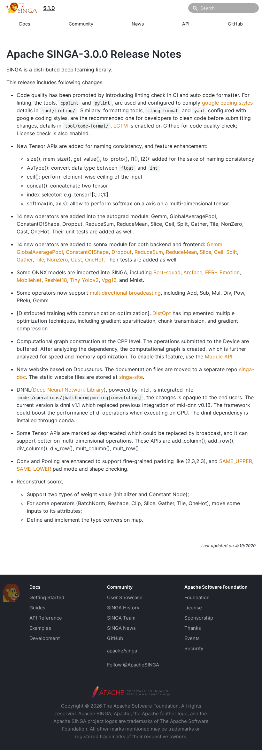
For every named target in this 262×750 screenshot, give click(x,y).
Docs (24, 23)
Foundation (197, 597)
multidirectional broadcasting (125, 293)
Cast (76, 259)
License (193, 608)
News (138, 23)
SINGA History (123, 608)
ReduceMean (181, 252)
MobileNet (29, 280)
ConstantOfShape (87, 252)
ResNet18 (55, 280)
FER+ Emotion (222, 272)
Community (81, 23)
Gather (25, 259)
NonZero (57, 259)
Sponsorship (198, 618)
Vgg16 (109, 280)
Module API (218, 356)
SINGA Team (121, 618)
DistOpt (161, 313)
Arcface (192, 272)
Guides (37, 608)
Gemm (214, 244)
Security (193, 648)
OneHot (94, 259)
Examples (40, 628)
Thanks (192, 628)
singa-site (131, 377)
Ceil (218, 252)
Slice (205, 252)
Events (192, 638)
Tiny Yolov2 (84, 280)
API (185, 23)
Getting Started (46, 597)
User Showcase (125, 597)
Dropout (122, 252)
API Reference (45, 618)
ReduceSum (149, 252)
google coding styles (227, 102)
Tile (39, 259)
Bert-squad (167, 272)
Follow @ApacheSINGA (133, 665)
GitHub (235, 23)
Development (44, 638)
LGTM (120, 125)
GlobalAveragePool (40, 252)
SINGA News (121, 628)
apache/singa (122, 651)
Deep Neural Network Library (68, 389)
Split (231, 252)
